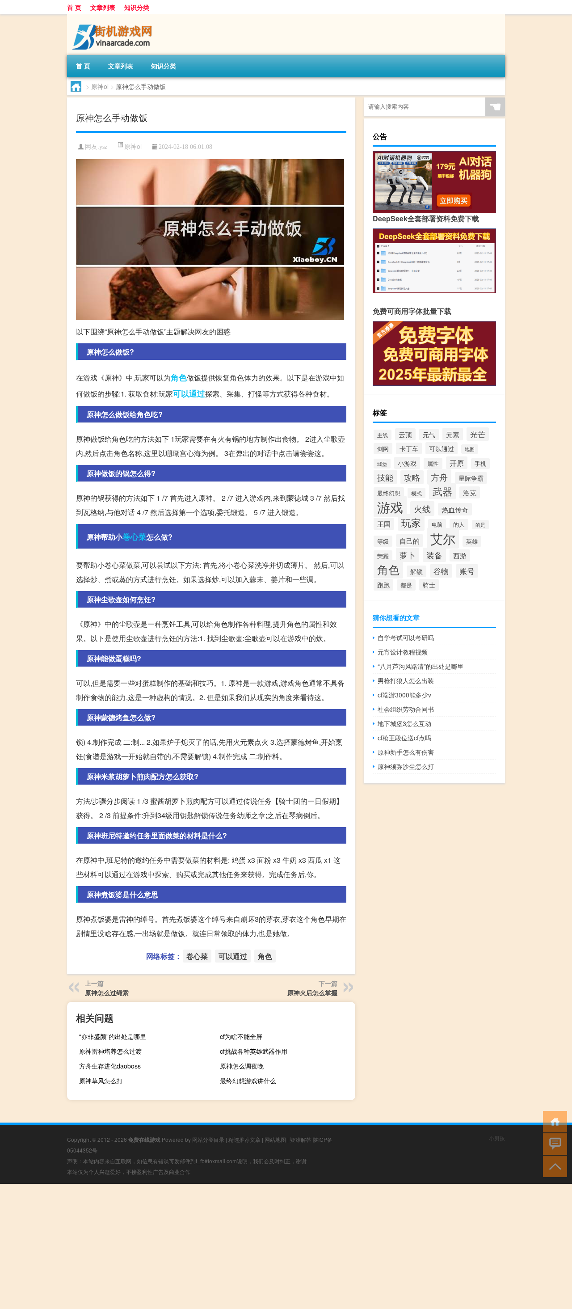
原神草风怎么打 (101, 1080)
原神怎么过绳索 (107, 992)
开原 (457, 463)
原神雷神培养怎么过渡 (110, 1051)
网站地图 (275, 1139)
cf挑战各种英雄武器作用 (253, 1051)
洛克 (469, 492)
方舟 (439, 477)
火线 (422, 508)
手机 (480, 464)
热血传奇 (455, 509)
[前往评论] (553, 1143)
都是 (406, 585)
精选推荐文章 (244, 1139)
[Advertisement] (268, 1246)
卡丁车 (409, 448)
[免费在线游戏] (114, 17)
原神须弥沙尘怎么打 (406, 766)
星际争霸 (471, 477)
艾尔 (442, 538)
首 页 (74, 7)
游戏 (390, 506)
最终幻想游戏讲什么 (248, 1080)
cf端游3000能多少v (404, 694)
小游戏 (407, 463)
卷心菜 (134, 536)
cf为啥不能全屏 (241, 1036)
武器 (442, 491)
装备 (434, 555)
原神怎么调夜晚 (242, 1065)
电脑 (437, 524)
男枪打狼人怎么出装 (406, 680)
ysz (103, 147)
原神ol (100, 86)
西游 (460, 555)
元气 (429, 434)
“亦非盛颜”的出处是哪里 (112, 1036)
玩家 (411, 522)
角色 (179, 377)
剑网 (383, 448)
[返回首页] (553, 1121)
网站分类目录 (208, 1139)
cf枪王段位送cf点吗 (404, 737)
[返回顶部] (553, 1166)
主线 (382, 435)
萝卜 (408, 555)
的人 (459, 524)
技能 (385, 477)
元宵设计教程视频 (403, 651)
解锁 (416, 571)
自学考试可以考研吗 (406, 637)
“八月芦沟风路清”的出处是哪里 (420, 666)
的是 (480, 524)
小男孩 (497, 1138)
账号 (467, 571)
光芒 (477, 434)
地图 (470, 449)
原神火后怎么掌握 (312, 992)
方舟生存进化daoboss (110, 1065)
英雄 (472, 541)
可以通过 (189, 393)
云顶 (405, 434)
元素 (452, 434)
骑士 (429, 584)
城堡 (382, 463)
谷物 (441, 571)
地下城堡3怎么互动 (404, 723)
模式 (416, 493)
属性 (433, 463)
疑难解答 (300, 1139)
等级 (383, 541)
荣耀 (383, 556)
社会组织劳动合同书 (406, 709)
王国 (384, 523)
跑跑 (383, 584)
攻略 (412, 477)
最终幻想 (388, 493)
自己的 (410, 540)
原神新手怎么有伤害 (406, 751)
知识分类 (136, 7)
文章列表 (102, 7)
